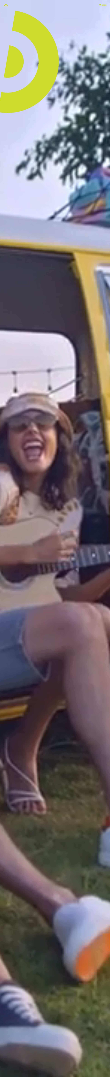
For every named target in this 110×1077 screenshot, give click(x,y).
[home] (5, 5)
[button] (103, 5)
